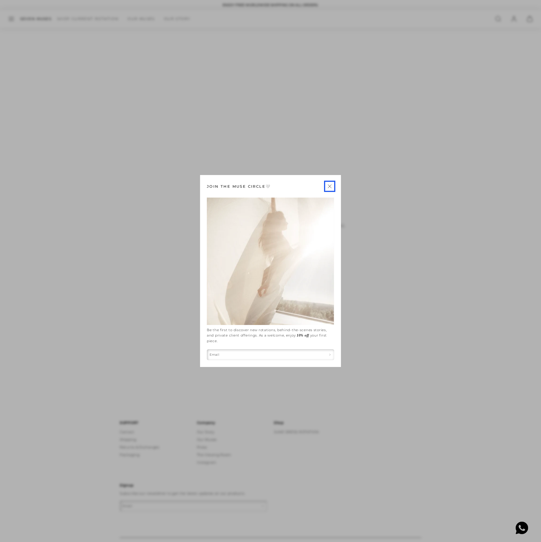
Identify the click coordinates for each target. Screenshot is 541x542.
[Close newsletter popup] (329, 186)
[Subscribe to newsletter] (330, 354)
